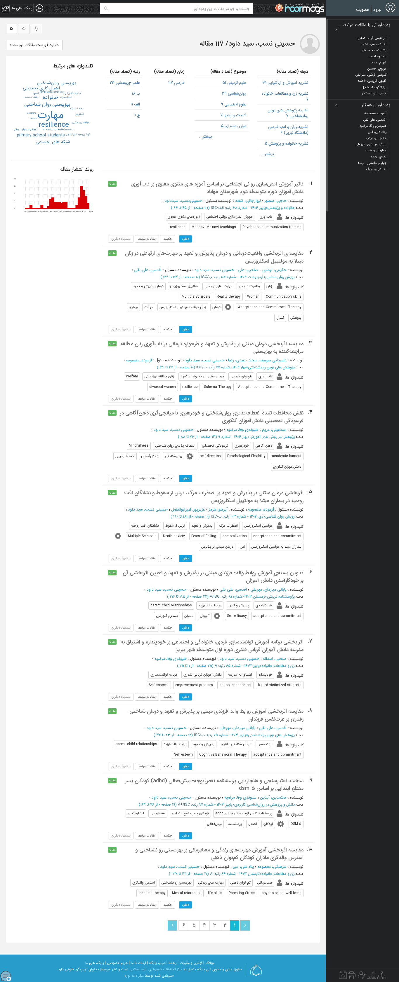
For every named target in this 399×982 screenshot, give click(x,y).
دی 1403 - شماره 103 (246, 516)
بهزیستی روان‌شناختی (56, 82)
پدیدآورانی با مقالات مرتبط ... (364, 24)
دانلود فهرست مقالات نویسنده (34, 45)
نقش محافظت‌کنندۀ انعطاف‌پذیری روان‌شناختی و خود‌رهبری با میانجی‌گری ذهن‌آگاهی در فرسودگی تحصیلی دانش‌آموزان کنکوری (211, 417)
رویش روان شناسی (280, 277)
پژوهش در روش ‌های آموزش (272, 437)
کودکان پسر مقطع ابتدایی (78, 134)
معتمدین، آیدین (273, 797)
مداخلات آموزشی (73, 93)
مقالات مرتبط (147, 239)
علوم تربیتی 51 (234, 82)
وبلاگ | (208, 963)
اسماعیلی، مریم (274, 429)
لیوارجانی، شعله (248, 200)
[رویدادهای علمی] (343, 976)
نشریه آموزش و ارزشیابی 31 (285, 82)
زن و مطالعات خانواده (278, 666)
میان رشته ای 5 (233, 126)
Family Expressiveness (51, 92)
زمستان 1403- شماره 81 (246, 597)
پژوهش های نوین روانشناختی (271, 367)
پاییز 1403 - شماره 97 (215, 804)
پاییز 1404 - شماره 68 (249, 208)
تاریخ (36, 93)
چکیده (167, 239)
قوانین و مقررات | (190, 963)
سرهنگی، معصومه (272, 866)
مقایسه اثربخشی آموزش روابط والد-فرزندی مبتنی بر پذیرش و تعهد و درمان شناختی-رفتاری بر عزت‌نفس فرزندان (215, 715)
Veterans (32, 113)
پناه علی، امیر (243, 866)
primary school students (41, 135)
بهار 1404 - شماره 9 (232, 437)
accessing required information (58, 129)
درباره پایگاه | (156, 963)
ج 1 (137, 115)
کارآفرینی (79, 114)
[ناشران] (351, 976)
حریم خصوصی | (116, 963)
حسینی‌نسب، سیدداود (183, 200)
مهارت (50, 115)
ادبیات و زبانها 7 (233, 115)
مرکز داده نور (135, 975)
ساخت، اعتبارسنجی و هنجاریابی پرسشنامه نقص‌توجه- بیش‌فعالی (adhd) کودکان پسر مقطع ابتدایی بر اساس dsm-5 (214, 784)
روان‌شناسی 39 (234, 93)
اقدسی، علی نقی (148, 270)
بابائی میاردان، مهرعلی (268, 589)
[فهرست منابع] (381, 976)
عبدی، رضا (236, 360)
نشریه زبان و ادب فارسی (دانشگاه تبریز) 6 (288, 130)
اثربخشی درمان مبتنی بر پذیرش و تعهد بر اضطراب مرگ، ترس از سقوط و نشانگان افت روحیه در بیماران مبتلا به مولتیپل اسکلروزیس (213, 496)
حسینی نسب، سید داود (214, 270)
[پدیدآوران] (361, 976)
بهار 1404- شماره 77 (231, 367)
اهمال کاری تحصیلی (41, 88)
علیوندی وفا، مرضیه (242, 429)
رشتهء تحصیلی (31, 97)
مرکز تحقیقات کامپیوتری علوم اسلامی (155, 969)
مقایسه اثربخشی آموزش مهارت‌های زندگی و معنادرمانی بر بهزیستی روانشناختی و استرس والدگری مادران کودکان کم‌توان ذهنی (219, 854)
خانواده (50, 97)
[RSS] (11, 29)
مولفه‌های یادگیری (80, 122)
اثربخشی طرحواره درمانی (26, 129)
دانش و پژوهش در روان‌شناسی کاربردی (264, 804)
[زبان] (39, 8)
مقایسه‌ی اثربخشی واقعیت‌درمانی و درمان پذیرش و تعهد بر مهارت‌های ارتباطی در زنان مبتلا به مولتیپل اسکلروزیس (214, 257)
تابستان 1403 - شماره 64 (240, 874)
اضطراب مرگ (66, 97)
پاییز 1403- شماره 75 (230, 735)
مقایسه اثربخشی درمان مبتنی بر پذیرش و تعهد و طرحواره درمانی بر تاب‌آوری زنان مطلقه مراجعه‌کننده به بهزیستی (211, 347)
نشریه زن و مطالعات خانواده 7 (285, 96)
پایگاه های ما (94, 963)
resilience (54, 125)
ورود (377, 9)
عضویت (362, 9)
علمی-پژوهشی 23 (125, 82)
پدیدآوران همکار (376, 105)
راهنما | (171, 963)
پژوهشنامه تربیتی (281, 597)
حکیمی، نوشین (274, 270)
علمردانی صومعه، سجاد (268, 360)
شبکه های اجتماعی (53, 141)
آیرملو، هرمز (218, 509)
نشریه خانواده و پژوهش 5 (286, 143)
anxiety (33, 118)
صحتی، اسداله (275, 658)
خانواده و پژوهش (281, 208)
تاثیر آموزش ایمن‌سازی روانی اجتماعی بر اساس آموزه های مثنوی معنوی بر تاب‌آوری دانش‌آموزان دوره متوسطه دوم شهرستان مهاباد (217, 188)
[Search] (106, 8)
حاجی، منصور (275, 200)
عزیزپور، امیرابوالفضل (188, 509)
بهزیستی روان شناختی (47, 104)
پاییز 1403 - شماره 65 (243, 666)
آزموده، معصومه (139, 360)
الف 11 (135, 104)
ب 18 (136, 93)
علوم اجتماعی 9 (233, 104)
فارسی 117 (176, 82)
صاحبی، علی (248, 270)
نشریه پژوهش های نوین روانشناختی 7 (288, 113)
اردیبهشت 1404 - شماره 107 (242, 277)
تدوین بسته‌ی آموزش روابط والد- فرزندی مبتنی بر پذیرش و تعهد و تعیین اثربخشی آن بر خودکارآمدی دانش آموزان (213, 576)
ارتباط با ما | (137, 963)
